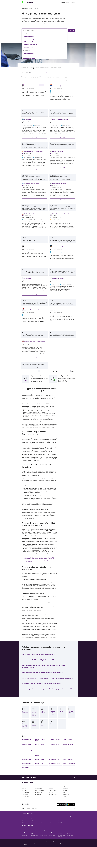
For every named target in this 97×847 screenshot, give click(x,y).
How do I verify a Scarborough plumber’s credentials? (38, 654)
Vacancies (51, 792)
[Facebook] (23, 804)
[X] (27, 804)
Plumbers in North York (68, 744)
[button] (70, 81)
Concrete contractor (34, 835)
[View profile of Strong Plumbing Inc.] (34, 133)
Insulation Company (52, 835)
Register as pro (38, 788)
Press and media (52, 790)
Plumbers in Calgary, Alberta (69, 763)
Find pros (72, 30)
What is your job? (25, 27)
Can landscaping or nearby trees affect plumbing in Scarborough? (42, 672)
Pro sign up (73, 2)
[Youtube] (25, 804)
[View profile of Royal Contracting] (34, 291)
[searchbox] (44, 30)
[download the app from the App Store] (61, 804)
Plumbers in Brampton (26, 763)
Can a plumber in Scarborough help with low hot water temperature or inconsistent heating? (44, 666)
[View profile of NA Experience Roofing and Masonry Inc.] (62, 227)
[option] (44, 36)
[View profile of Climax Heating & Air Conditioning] (34, 322)
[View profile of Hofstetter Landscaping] (62, 165)
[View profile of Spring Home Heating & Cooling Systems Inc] (34, 165)
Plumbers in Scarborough (27, 750)
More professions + (70, 835)
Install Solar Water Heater (28, 36)
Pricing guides (66, 794)
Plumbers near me (25, 767)
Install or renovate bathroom (29, 41)
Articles (64, 796)
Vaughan (32, 820)
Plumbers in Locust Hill (54, 744)
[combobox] (44, 44)
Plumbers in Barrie (67, 750)
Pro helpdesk (38, 794)
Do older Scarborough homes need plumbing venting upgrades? (42, 683)
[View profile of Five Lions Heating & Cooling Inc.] (62, 196)
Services (65, 790)
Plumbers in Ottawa (67, 754)
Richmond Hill (42, 820)
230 (57, 371)
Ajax (68, 820)
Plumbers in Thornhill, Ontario (40, 740)
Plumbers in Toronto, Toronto (39, 745)
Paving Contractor (43, 832)
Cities (64, 792)
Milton (32, 822)
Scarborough (51, 818)
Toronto (23, 816)
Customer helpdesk (26, 796)
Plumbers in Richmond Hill (41, 750)
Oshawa (59, 818)
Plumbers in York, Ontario (54, 739)
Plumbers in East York (26, 739)
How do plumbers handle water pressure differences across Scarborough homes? (47, 678)
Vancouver (23, 818)
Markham (69, 818)
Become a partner (53, 794)
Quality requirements (39, 790)
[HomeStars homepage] (28, 2)
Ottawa (41, 816)
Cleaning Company (25, 832)
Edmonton (51, 816)
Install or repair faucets (28, 47)
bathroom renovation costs (50, 551)
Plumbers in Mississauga (54, 763)
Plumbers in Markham (53, 754)
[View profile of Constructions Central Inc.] (62, 291)
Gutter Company (25, 835)
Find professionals (25, 792)
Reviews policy (38, 792)
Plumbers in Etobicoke (54, 759)
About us (51, 788)
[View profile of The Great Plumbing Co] (34, 227)
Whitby (41, 822)
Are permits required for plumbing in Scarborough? (38, 660)
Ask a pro (24, 798)
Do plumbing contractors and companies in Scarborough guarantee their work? (47, 689)
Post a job (63, 2)
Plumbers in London (53, 750)
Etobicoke (23, 820)
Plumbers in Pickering (67, 739)
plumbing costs (35, 550)
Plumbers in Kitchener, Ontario (40, 755)
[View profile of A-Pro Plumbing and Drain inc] (34, 259)
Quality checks (25, 794)
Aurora (50, 822)
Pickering (23, 822)
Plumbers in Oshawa (26, 754)
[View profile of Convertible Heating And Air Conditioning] (62, 99)
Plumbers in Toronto (39, 763)
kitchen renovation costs (30, 553)
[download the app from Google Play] (70, 804)
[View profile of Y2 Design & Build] (62, 322)
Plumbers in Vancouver (26, 759)
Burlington (51, 820)
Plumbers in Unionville (26, 744)
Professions (65, 788)
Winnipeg (69, 816)
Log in (67, 2)
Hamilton (32, 818)
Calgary (32, 816)
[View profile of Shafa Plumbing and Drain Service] (34, 196)
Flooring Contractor (43, 835)
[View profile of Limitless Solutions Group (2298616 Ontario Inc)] (34, 354)
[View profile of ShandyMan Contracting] (62, 259)
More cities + (60, 822)
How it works (24, 790)
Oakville (59, 820)
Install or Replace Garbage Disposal (30, 39)
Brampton (41, 818)
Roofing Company (52, 832)
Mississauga (60, 816)
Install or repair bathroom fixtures (30, 44)
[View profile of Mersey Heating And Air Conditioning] (62, 133)
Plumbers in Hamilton (40, 759)
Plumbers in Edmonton (68, 759)
